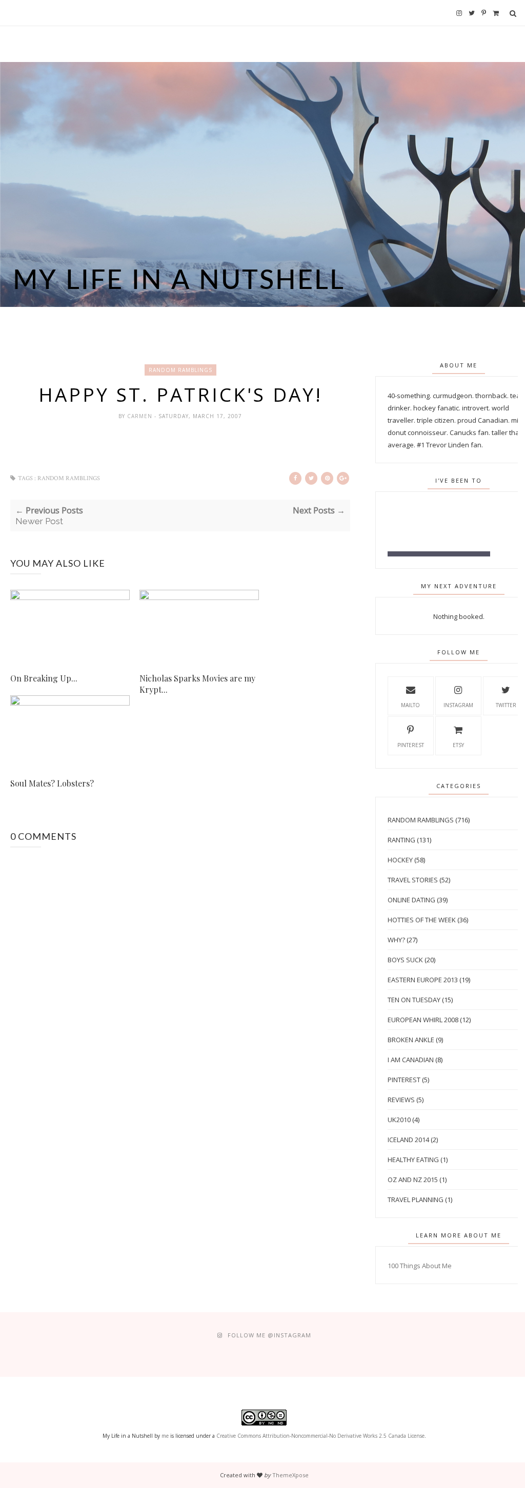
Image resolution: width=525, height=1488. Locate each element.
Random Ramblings (180, 370)
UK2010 (399, 1119)
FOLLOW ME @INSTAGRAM (269, 1335)
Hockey (400, 859)
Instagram (458, 705)
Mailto (410, 705)
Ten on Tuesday (414, 999)
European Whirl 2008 (423, 1019)
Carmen (140, 416)
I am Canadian (411, 1059)
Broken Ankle (411, 1039)
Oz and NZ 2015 (413, 1179)
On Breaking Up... (43, 678)
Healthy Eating (413, 1159)
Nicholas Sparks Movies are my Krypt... (197, 684)
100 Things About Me (420, 1265)
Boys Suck (405, 959)
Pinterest (410, 745)
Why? (396, 939)
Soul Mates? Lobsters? (52, 783)
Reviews (401, 1099)
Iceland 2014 (408, 1139)
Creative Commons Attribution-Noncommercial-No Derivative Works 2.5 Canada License (320, 1435)
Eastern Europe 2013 (423, 979)
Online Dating (411, 899)
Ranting (401, 839)
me (165, 1435)
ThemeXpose (290, 1475)
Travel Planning (415, 1199)
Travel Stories (413, 879)
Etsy (458, 745)
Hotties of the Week (422, 919)
